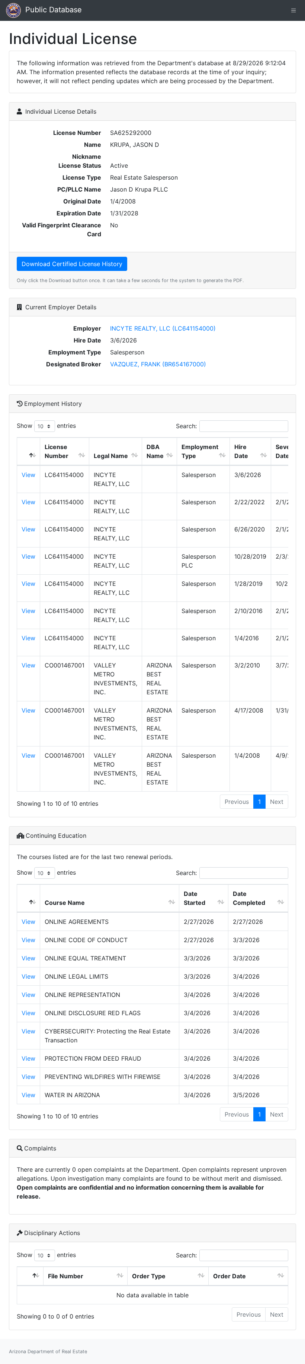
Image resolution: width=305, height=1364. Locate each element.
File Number (65, 1276)
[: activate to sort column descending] (28, 451)
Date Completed (249, 898)
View (28, 475)
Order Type (149, 1276)
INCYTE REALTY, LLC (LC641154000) (163, 328)
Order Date (229, 1276)
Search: (186, 426)
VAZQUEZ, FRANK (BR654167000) (158, 364)
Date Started (194, 898)
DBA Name (155, 451)
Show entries (46, 425)
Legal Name (111, 456)
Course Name (65, 902)
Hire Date (241, 451)
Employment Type (200, 451)
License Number (56, 451)
